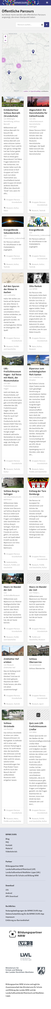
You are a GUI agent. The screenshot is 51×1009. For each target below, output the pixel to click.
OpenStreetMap (35, 91)
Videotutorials (11, 851)
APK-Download (12, 896)
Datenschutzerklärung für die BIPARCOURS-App (25, 913)
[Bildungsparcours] (21, 2)
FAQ (7, 842)
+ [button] (5, 36)
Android (9, 893)
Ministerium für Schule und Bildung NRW (22, 875)
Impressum (10, 917)
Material (9, 848)
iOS (7, 890)
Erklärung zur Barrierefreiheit (17, 920)
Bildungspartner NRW (14, 866)
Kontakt (9, 845)
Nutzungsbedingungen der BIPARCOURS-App (24, 910)
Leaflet (26, 91)
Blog (7, 839)
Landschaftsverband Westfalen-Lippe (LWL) (23, 872)
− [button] (5, 40)
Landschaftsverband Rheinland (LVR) (21, 869)
